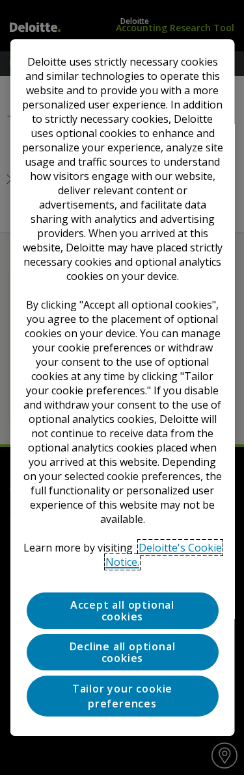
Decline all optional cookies (122, 652)
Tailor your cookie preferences (122, 695)
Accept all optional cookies (122, 611)
